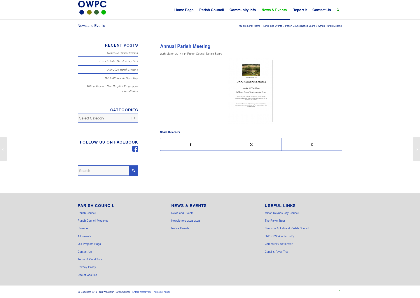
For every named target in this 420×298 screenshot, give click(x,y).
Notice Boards (180, 228)
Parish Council (87, 213)
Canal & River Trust (277, 251)
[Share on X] (251, 144)
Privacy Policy (87, 267)
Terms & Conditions (90, 259)
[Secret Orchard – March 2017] (3, 149)
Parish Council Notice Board (204, 53)
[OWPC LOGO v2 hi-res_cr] (92, 9)
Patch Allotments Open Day (121, 78)
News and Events (91, 25)
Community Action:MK (279, 244)
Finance (83, 228)
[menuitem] (184, 9)
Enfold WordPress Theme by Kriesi (151, 291)
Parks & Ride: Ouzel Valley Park (118, 61)
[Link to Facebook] (339, 291)
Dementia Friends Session (122, 53)
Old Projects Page (89, 244)
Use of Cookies (87, 275)
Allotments (84, 236)
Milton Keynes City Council (282, 213)
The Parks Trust (275, 220)
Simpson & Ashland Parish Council (287, 228)
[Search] (338, 9)
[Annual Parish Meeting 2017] (251, 91)
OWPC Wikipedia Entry (279, 236)
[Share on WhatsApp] (312, 144)
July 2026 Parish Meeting (122, 69)
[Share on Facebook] (190, 144)
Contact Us (85, 251)
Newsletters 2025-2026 (185, 220)
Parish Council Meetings (93, 220)
